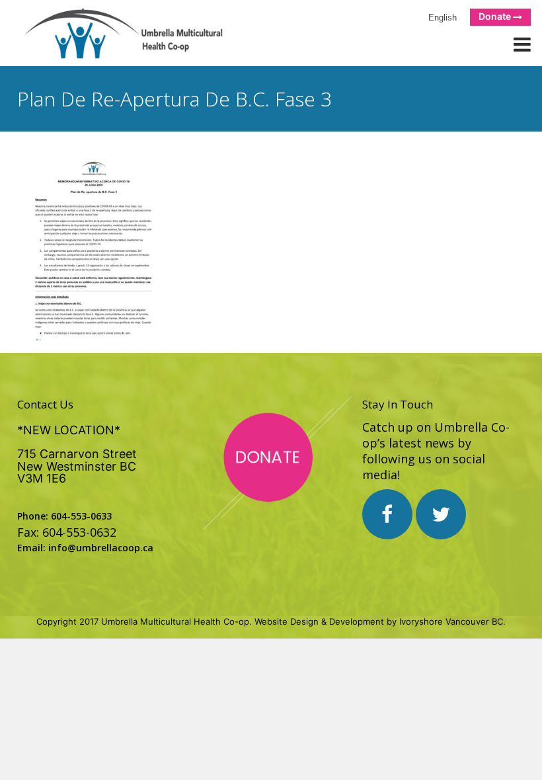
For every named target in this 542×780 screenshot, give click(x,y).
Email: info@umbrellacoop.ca (85, 547)
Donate (496, 16)
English (440, 17)
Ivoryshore (421, 621)
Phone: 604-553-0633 (64, 516)
